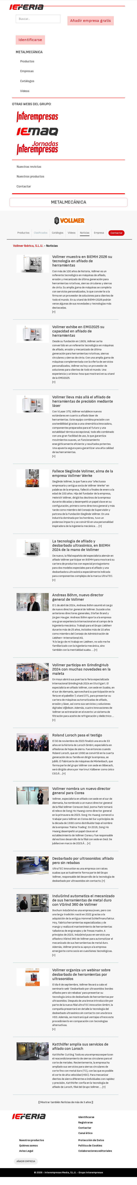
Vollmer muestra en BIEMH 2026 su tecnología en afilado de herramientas (82, 261)
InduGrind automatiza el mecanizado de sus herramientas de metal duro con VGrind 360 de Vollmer (83, 900)
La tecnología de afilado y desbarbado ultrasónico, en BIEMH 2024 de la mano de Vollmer (81, 545)
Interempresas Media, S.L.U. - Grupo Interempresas (74, 1172)
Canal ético (85, 1133)
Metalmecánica (29, 52)
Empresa (99, 233)
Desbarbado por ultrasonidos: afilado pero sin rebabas (83, 860)
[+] (53, 312)
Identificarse (86, 1117)
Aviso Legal (26, 1151)
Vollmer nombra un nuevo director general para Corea (81, 790)
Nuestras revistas (29, 167)
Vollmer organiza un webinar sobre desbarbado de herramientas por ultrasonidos (81, 974)
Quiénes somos (28, 1145)
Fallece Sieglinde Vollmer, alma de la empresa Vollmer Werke (82, 473)
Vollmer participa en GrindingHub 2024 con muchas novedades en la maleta (81, 669)
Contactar (24, 186)
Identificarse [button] (30, 39)
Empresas (27, 71)
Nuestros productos (30, 176)
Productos (27, 61)
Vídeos (24, 91)
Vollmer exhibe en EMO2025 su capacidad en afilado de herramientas (78, 331)
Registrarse (85, 1122)
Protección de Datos (91, 1140)
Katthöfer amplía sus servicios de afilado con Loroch (80, 1046)
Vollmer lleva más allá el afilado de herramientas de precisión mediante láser (82, 401)
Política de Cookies (90, 1145)
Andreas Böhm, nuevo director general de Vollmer (77, 597)
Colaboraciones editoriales (95, 1151)
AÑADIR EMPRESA (26, 1161)
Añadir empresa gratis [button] (90, 20)
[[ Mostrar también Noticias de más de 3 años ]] (65, 1102)
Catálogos (27, 81)
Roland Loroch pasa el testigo (77, 735)
